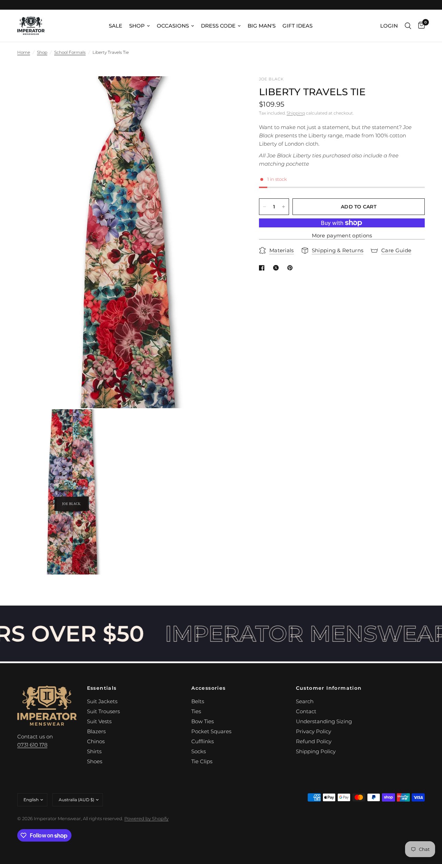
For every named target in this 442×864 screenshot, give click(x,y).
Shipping (296, 113)
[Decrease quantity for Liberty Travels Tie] (264, 207)
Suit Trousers (103, 711)
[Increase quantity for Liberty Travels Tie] (283, 207)
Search (305, 701)
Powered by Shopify (146, 818)
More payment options (342, 235)
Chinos (96, 741)
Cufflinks (202, 741)
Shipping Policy (316, 751)
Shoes (94, 761)
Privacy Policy (313, 731)
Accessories (208, 688)
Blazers (96, 731)
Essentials (102, 688)
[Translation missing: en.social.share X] (277, 268)
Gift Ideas (297, 25)
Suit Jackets (102, 701)
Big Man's (262, 25)
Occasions (173, 25)
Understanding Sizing (324, 721)
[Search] (408, 26)
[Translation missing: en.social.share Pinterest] (291, 268)
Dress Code (218, 25)
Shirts (94, 751)
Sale (115, 25)
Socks (198, 751)
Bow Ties (202, 721)
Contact (306, 711)
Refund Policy (314, 741)
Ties (196, 711)
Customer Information (329, 688)
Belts (197, 701)
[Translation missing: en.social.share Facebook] (263, 268)
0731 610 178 (32, 745)
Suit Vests (99, 721)
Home (23, 52)
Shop (137, 25)
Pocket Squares (211, 731)
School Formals (70, 52)
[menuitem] (115, 25)
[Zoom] (224, 90)
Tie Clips (201, 761)
